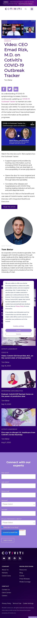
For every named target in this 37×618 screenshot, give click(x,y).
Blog (21, 573)
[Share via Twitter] (9, 89)
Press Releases (24, 579)
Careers (4, 595)
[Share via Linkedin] (16, 89)
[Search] (25, 8)
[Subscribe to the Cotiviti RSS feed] (20, 558)
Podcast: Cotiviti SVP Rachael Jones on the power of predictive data (17, 395)
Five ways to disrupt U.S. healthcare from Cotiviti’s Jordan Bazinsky (18, 434)
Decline (18, 334)
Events (21, 576)
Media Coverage (25, 582)
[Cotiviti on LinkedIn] (9, 558)
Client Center (6, 592)
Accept (18, 330)
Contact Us (6, 589)
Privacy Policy (20, 306)
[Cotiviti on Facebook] (15, 558)
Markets (5, 573)
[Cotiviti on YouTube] (4, 558)
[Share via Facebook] (3, 89)
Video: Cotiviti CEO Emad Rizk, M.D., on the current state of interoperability (17, 357)
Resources (23, 570)
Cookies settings (18, 326)
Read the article (9, 207)
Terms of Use (17, 603)
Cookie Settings (28, 603)
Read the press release (25, 4)
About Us (5, 570)
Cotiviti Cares (6, 576)
